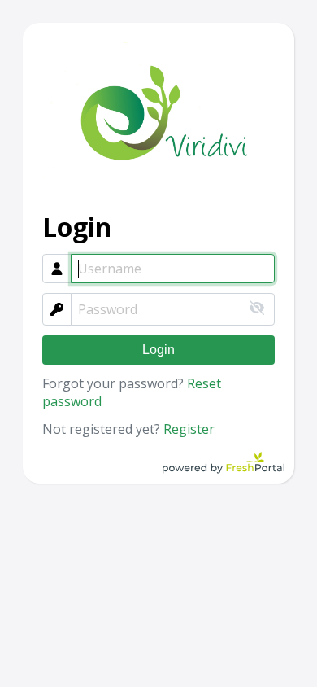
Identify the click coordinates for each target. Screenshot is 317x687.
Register (189, 429)
